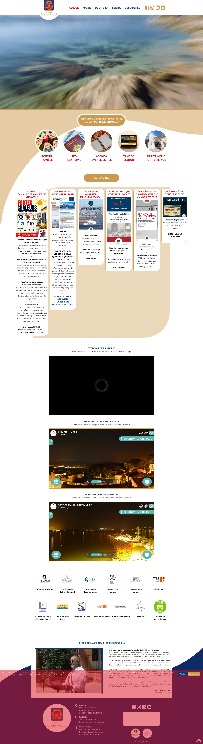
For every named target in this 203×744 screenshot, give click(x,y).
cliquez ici (71, 675)
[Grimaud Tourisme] (44, 579)
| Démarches (131, 8)
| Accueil (73, 8)
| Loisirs (116, 8)
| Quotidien (101, 8)
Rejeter (182, 674)
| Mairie (86, 8)
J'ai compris (194, 674)
